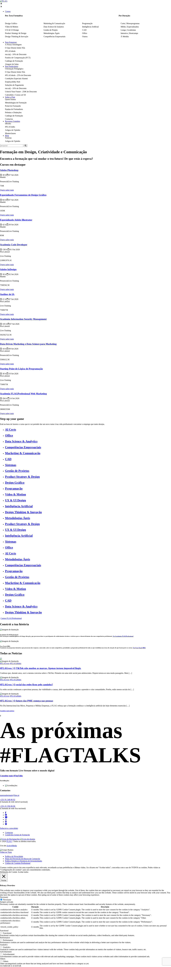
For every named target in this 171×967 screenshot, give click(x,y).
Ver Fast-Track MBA (139, 648)
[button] (85, 5)
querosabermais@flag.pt (9, 795)
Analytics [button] (4, 945)
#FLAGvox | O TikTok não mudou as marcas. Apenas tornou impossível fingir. (40, 668)
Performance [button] (5, 938)
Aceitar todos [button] (23, 872)
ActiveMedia (12, 846)
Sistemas (10, 465)
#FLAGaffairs (15, 663)
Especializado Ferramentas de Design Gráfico (23, 195)
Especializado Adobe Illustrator (16, 220)
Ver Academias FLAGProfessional (123, 636)
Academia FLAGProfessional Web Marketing (23, 393)
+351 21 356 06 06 (7, 806)
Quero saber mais (7, 190)
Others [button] (2, 959)
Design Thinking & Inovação (23, 512)
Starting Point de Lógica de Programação (21, 368)
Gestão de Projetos (17, 470)
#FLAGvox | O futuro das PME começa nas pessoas (26, 700)
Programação (14, 488)
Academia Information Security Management (23, 319)
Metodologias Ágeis (17, 518)
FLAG (9, 841)
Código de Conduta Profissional (17, 863)
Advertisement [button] (6, 952)
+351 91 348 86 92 (7, 800)
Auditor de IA (7, 294)
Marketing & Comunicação (22, 453)
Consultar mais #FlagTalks (11, 776)
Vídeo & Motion (15, 494)
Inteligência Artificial (19, 506)
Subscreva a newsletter (9, 828)
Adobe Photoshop (9, 170)
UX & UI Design (15, 500)
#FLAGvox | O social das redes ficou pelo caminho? (26, 684)
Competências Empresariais (23, 447)
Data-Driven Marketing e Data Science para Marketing (28, 344)
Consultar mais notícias (7, 711)
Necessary (7, 900)
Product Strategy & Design (22, 476)
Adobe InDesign (8, 269)
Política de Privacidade (14, 856)
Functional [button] (4, 931)
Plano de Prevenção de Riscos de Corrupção (22, 859)
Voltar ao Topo (6, 852)
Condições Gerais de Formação (17, 835)
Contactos (9, 832)
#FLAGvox (4, 663)
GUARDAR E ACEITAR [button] (10, 966)
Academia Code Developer (13, 244)
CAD (8, 459)
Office (9, 435)
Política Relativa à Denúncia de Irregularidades (23, 861)
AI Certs (10, 429)
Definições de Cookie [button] (8, 872)
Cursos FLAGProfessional (11, 618)
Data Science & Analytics (21, 441)
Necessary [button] (4, 897)
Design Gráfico (14, 482)
